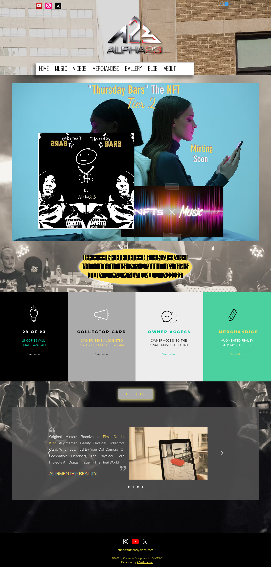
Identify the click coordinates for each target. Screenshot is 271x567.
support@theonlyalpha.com (135, 550)
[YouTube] (39, 6)
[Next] (222, 453)
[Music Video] (138, 487)
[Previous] (49, 453)
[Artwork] (142, 487)
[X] (58, 6)
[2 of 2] (129, 487)
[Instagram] (48, 6)
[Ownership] (133, 487)
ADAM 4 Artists (145, 562)
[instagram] (125, 541)
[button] (224, 4)
